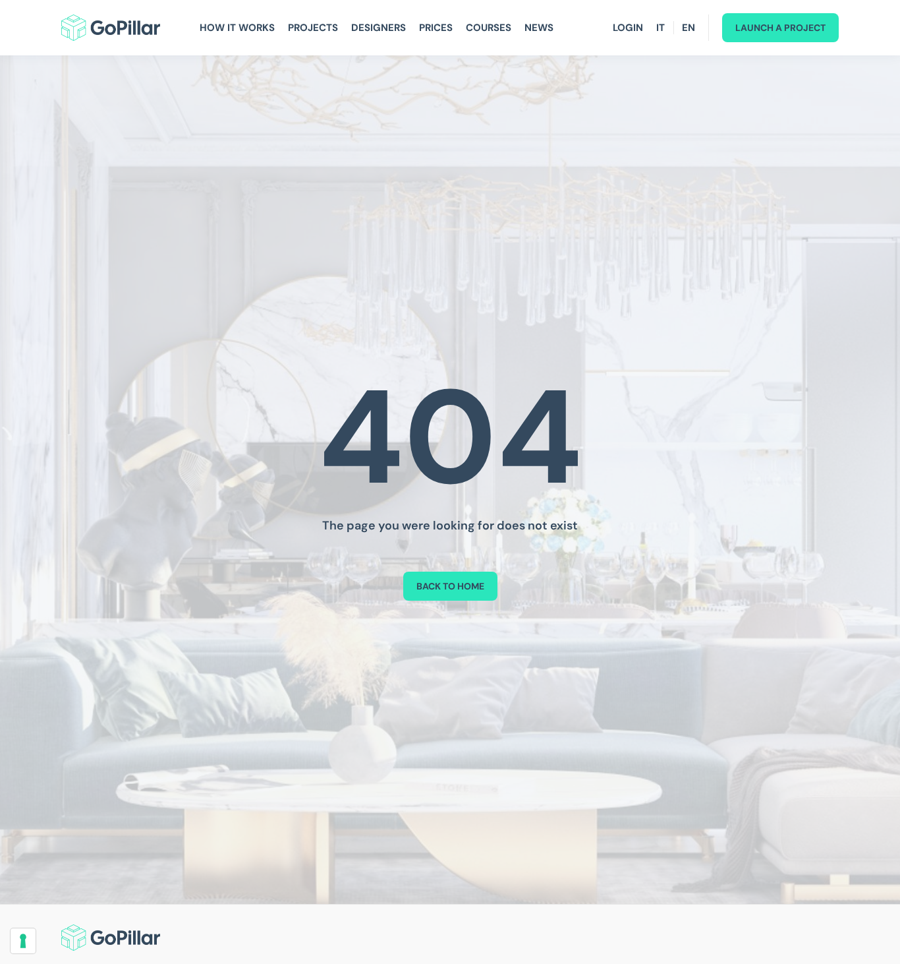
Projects (313, 27)
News (538, 27)
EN (688, 27)
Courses (488, 27)
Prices (436, 27)
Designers (378, 27)
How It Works (237, 27)
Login (628, 27)
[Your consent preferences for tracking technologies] (23, 940)
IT (660, 27)
